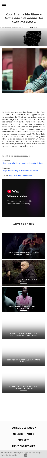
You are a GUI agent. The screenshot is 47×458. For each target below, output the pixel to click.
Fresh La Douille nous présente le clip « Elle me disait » (23, 388)
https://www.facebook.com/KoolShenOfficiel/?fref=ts (23, 163)
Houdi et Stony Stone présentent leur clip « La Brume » (23, 254)
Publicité (23, 440)
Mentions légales (23, 446)
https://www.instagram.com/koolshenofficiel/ (20, 170)
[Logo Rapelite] (23, 4)
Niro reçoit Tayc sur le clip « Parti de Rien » (23, 361)
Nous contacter (23, 434)
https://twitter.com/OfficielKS (20, 175)
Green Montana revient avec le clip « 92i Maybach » (24, 307)
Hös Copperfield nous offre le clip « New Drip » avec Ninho (23, 334)
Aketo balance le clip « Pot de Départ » (23, 281)
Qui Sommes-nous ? (23, 428)
